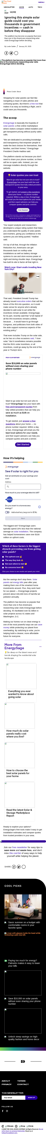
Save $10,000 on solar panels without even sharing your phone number (24, 1001)
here (35, 218)
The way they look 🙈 (14, 560)
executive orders (24, 301)
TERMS (21, 1081)
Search (35, 2)
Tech (40, 7)
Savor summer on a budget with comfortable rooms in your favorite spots (24, 925)
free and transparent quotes (19, 407)
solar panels (8, 126)
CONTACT (23, 1084)
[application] (23, 283)
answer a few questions (30, 192)
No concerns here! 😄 (14, 567)
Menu (41, 2)
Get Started (23, 210)
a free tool (34, 104)
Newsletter (9, 7)
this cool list (15, 853)
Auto (31, 7)
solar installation (21, 531)
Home (21, 7)
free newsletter (19, 847)
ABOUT (6, 1081)
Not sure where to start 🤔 (16, 564)
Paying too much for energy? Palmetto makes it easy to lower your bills (24, 963)
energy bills (18, 582)
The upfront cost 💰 (13, 557)
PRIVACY (7, 1084)
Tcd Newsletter (12, 1093)
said (32, 338)
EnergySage (8, 123)
